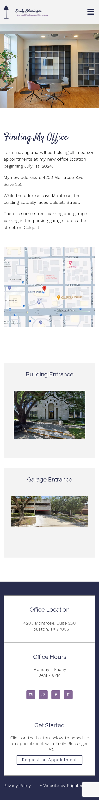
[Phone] (43, 694)
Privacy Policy (17, 785)
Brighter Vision (81, 785)
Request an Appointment (49, 760)
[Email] (30, 694)
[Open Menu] (90, 12)
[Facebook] (55, 694)
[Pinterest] (68, 694)
